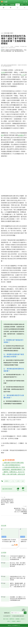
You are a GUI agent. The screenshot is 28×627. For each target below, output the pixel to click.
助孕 (2, 135)
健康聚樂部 (12, 619)
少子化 (23, 75)
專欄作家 (19, 621)
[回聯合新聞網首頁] (2, 2)
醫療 (17, 4)
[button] (26, 4)
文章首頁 (13, 621)
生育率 (3, 72)
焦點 (2, 4)
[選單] (26, 1)
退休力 (8, 621)
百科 (22, 4)
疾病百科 (23, 619)
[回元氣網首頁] (5, 2)
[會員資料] (24, 1)
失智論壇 (12, 4)
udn (2, 33)
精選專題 (17, 619)
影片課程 (4, 536)
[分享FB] (3, 7)
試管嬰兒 (21, 135)
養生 (6, 4)
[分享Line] (10, 7)
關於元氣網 (5, 619)
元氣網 (5, 33)
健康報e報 (6, 612)
